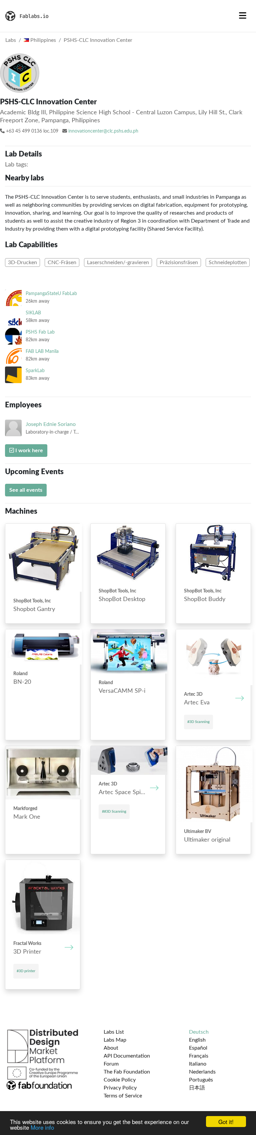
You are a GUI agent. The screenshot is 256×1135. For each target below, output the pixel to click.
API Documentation (127, 1056)
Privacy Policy (120, 1087)
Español (198, 1048)
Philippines (42, 40)
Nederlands (202, 1072)
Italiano (197, 1064)
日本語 (197, 1087)
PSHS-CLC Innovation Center (98, 40)
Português (201, 1080)
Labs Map (115, 1040)
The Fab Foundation (127, 1072)
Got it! (226, 1121)
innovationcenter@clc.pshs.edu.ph (103, 131)
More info (42, 1127)
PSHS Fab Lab (40, 332)
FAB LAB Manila (42, 351)
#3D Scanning (198, 722)
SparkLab (35, 370)
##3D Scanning (114, 811)
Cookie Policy (120, 1080)
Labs (10, 40)
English (197, 1040)
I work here (28, 450)
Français (198, 1056)
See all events (25, 490)
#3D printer (26, 971)
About (111, 1048)
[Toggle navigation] (243, 16)
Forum (111, 1064)
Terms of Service (123, 1095)
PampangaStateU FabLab (51, 293)
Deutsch (199, 1032)
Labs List (114, 1032)
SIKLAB (33, 312)
